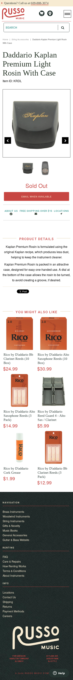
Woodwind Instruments (16, 516)
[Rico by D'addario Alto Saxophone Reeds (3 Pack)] (19, 405)
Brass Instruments (13, 512)
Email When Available (36, 196)
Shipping (8, 602)
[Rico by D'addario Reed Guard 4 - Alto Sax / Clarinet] (53, 405)
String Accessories (20, 39)
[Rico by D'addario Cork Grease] (19, 462)
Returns (7, 606)
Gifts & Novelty (11, 526)
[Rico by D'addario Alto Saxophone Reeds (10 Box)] (53, 348)
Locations (61, 211)
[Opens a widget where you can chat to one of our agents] (59, 673)
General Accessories (15, 535)
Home (5, 39)
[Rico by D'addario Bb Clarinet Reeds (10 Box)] (19, 348)
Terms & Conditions (14, 571)
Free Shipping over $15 (36, 211)
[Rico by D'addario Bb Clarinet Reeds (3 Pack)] (53, 462)
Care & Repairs (12, 561)
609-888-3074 (39, 3)
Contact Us (9, 597)
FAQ (5, 557)
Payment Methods (13, 611)
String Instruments (13, 521)
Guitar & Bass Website (16, 540)
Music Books (10, 530)
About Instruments (13, 575)
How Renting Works (14, 566)
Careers (7, 616)
